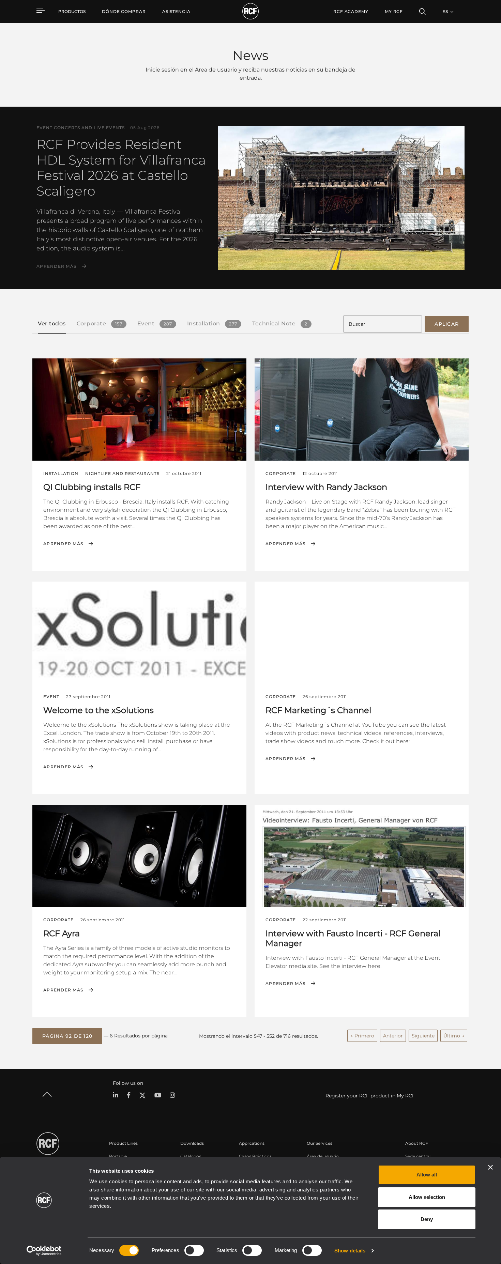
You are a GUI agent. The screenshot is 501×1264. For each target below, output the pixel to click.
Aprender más (56, 266)
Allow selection (427, 1197)
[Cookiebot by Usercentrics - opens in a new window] (44, 1251)
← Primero (362, 1036)
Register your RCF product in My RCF (370, 1096)
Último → (453, 1036)
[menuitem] (124, 12)
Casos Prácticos (255, 1156)
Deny (427, 1219)
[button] (67, 1036)
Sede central (417, 1156)
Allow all (426, 1174)
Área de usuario (323, 1156)
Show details (349, 1250)
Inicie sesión (162, 69)
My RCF (394, 11)
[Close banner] (490, 1167)
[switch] (194, 1250)
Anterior (393, 1036)
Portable (118, 1156)
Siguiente (423, 1036)
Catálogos (190, 1156)
